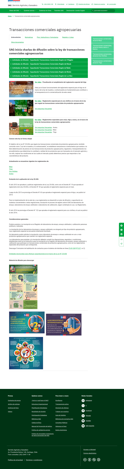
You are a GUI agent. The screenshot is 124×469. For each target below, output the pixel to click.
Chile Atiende (60, 4)
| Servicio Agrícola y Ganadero (22, 5)
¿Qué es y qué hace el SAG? (40, 400)
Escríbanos (71, 4)
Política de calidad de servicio (41, 430)
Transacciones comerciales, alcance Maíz (102, 39)
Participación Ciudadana (39, 415)
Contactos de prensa (14, 400)
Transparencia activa (62, 404)
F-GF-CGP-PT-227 (75, 248)
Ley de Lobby (112, 4)
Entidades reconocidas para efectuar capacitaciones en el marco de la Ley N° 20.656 (38, 254)
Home (10, 16)
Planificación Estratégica (39, 408)
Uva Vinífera (13, 171)
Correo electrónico (89, 453)
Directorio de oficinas (84, 4)
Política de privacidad (15, 460)
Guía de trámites (61, 415)
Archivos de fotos (13, 408)
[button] (15, 10)
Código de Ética (36, 422)
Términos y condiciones (34, 460)
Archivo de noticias (14, 404)
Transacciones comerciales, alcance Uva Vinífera (102, 55)
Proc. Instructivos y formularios (47, 37)
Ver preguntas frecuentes (43, 109)
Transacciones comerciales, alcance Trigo (102, 62)
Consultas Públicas (61, 422)
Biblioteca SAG (36, 419)
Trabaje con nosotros (99, 4)
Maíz (10, 167)
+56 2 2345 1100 (48, 4)
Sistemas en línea (61, 426)
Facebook (89, 410)
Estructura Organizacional (40, 404)
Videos (10, 411)
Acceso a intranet (89, 450)
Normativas (29, 37)
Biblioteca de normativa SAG (64, 419)
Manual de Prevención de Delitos (42, 426)
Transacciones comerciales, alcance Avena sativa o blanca (102, 47)
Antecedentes (16, 37)
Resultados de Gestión (39, 411)
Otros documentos (17, 42)
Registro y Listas (68, 37)
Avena (11, 174)
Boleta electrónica (61, 430)
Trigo (11, 169)
